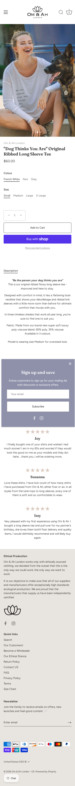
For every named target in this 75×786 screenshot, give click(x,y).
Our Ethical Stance (15, 656)
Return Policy (12, 661)
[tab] (12, 271)
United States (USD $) (15, 761)
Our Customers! (13, 645)
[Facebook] (34, 418)
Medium (18, 195)
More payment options (37, 247)
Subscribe (38, 406)
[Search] (61, 13)
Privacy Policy (12, 678)
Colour (8, 173)
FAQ (6, 672)
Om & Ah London (14, 143)
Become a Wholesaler (17, 650)
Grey (34, 179)
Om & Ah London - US (23, 771)
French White (12, 179)
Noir (25, 179)
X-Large (41, 195)
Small (7, 195)
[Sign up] (69, 722)
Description (11, 270)
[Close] (70, 364)
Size (6, 189)
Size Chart (10, 689)
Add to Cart (37, 227)
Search (8, 639)
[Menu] (6, 12)
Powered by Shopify (45, 771)
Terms (7, 683)
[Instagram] (41, 418)
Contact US (11, 667)
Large (29, 195)
